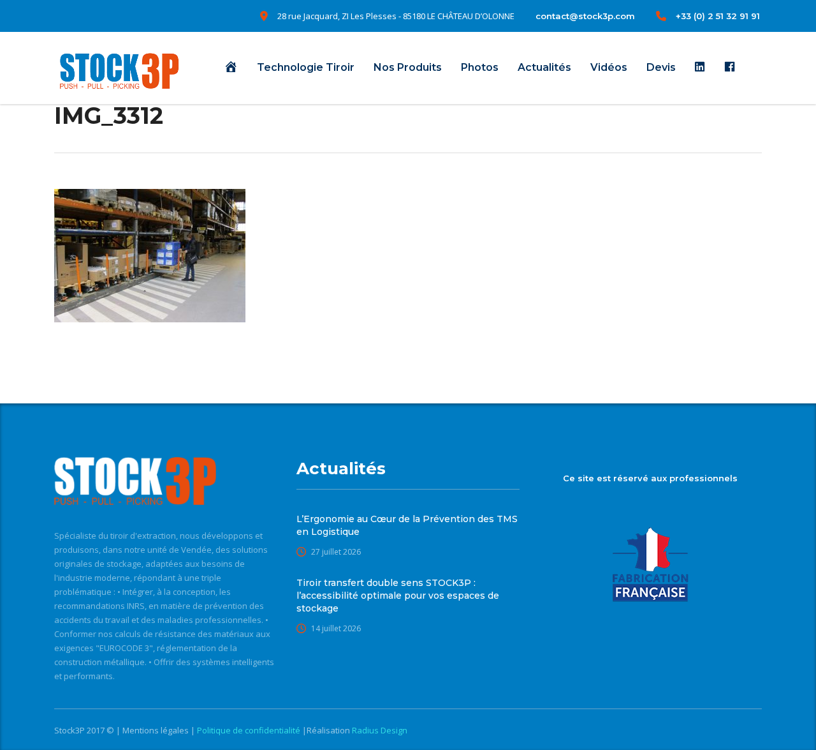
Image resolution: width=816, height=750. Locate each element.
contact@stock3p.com (585, 16)
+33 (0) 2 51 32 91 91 (718, 16)
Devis (661, 67)
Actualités (544, 67)
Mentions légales (156, 730)
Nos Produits (408, 67)
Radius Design (378, 730)
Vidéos (608, 67)
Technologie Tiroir (305, 67)
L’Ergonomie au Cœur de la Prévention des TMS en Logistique (407, 525)
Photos (480, 67)
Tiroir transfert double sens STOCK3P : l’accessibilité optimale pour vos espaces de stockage (397, 595)
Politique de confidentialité (249, 730)
